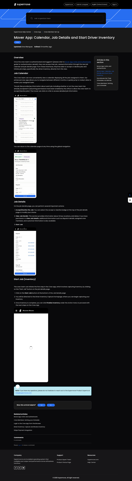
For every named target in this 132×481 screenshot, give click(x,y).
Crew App (37, 32)
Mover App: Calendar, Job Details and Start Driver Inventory (105, 73)
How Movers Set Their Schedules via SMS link (104, 79)
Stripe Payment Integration (23, 430)
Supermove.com (93, 459)
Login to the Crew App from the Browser (27, 423)
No (51, 405)
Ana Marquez (27, 47)
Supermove (69, 4)
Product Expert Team (64, 459)
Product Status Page (64, 462)
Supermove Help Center (22, 32)
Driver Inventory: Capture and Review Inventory (29, 427)
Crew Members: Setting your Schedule (26, 420)
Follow (17, 42)
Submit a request (82, 4)
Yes (41, 405)
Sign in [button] (114, 4)
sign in (20, 445)
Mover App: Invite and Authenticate (78, 62)
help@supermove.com (23, 393)
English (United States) (100, 4)
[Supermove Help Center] (22, 4)
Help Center (92, 462)
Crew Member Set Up (51, 32)
